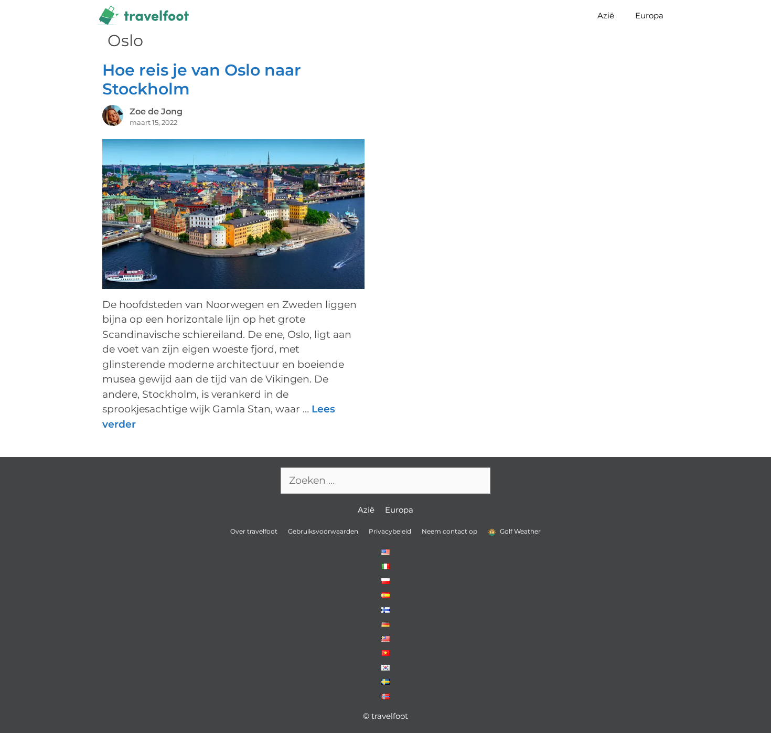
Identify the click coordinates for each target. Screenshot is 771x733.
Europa (649, 15)
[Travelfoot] (146, 15)
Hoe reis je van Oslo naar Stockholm (201, 79)
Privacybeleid (390, 531)
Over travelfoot (253, 531)
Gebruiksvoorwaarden (323, 531)
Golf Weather (519, 531)
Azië (605, 15)
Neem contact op (449, 531)
